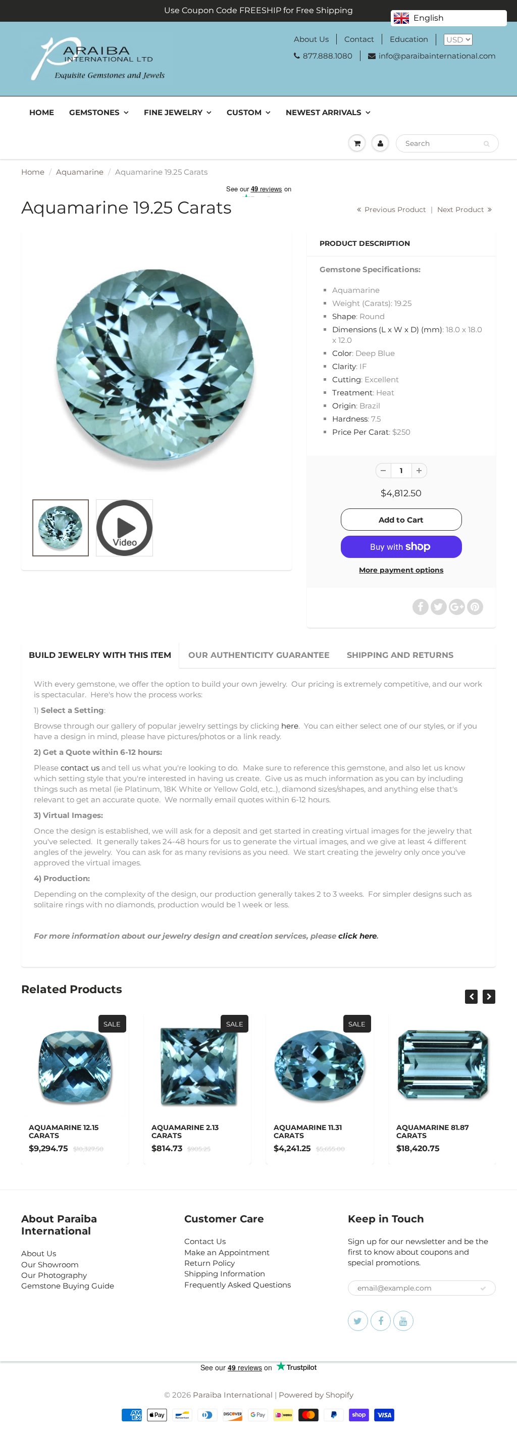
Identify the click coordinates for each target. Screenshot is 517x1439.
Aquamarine (80, 172)
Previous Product (394, 209)
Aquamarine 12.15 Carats (63, 1131)
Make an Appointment (227, 1252)
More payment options (401, 570)
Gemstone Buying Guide (67, 1286)
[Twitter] (358, 1321)
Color (342, 353)
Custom (244, 112)
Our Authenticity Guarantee (259, 655)
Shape (344, 316)
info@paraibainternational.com (437, 56)
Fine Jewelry (173, 112)
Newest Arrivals (323, 112)
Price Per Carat (360, 432)
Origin (344, 405)
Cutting (346, 379)
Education (409, 39)
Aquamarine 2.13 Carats (185, 1131)
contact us (80, 768)
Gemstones (94, 112)
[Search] (486, 144)
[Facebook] (381, 1321)
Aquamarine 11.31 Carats (308, 1131)
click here (357, 936)
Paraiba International (233, 1395)
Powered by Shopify (316, 1395)
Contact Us (205, 1241)
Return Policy (209, 1263)
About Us (311, 39)
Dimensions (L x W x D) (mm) (387, 329)
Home (41, 112)
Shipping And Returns (400, 655)
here (289, 726)
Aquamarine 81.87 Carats (432, 1131)
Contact (359, 39)
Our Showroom (50, 1264)
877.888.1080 (327, 56)
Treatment (352, 392)
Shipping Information (224, 1273)
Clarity (344, 366)
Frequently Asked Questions (237, 1285)
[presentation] (471, 997)
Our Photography (54, 1275)
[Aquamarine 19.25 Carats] (156, 367)
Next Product (461, 209)
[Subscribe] (483, 1288)
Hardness (350, 419)
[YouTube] (403, 1321)
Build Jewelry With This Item (100, 655)
